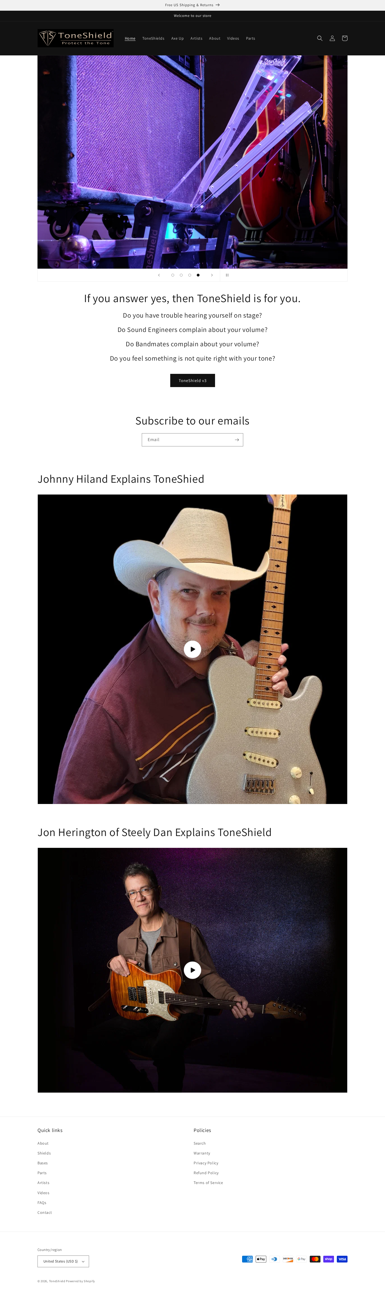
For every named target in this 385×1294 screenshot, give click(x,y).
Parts (42, 1172)
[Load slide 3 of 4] (189, 275)
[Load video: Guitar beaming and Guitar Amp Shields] (192, 649)
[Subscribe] (237, 439)
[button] (320, 38)
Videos (43, 1192)
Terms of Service (208, 1182)
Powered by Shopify (80, 1281)
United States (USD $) (60, 1261)
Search (200, 1143)
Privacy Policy (206, 1162)
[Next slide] (212, 275)
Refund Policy (206, 1172)
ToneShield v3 (193, 380)
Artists (43, 1182)
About (43, 1143)
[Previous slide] (159, 275)
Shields (44, 1153)
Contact (44, 1212)
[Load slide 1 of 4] (173, 275)
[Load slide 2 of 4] (181, 275)
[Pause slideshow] (226, 275)
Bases (42, 1162)
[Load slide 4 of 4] (198, 275)
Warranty (202, 1153)
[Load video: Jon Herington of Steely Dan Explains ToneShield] (192, 970)
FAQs (41, 1202)
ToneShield (57, 1281)
